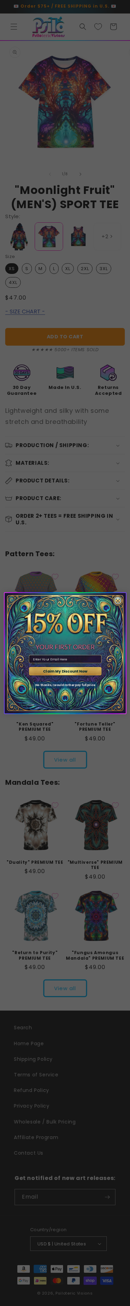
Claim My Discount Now (65, 671)
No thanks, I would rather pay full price (65, 685)
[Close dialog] (117, 600)
